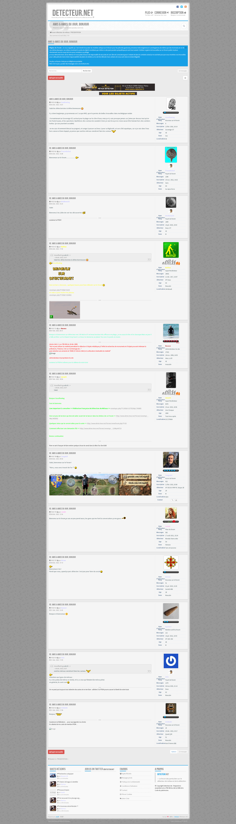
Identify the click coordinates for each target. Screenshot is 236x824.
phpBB (57, 817)
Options (173, 752)
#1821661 (54, 151)
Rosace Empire (64, 790)
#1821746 (54, 377)
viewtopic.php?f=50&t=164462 (60, 295)
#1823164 (54, 708)
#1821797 (54, 560)
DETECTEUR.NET (72, 13)
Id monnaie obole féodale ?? (68, 806)
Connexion (161, 13)
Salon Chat (125, 798)
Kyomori (64, 608)
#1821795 (54, 512)
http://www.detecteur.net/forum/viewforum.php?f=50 (106, 423)
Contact (124, 790)
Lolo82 (63, 512)
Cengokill (64, 456)
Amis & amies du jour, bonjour (62, 42)
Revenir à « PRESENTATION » (58, 759)
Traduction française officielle (56, 821)
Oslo (62, 658)
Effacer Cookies (126, 794)
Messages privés (126, 778)
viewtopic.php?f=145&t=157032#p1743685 (126, 408)
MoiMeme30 (65, 202)
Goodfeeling (65, 102)
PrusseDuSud (66, 151)
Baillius (63, 247)
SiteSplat (176, 817)
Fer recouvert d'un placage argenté (70, 798)
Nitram (63, 560)
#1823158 (54, 658)
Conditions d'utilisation (129, 786)
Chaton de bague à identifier (68, 782)
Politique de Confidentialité (130, 782)
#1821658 (54, 102)
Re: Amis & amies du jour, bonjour (62, 148)
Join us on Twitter (99, 769)
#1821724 (54, 328)
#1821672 (54, 247)
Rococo (63, 328)
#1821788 (54, 456)
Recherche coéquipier (66, 774)
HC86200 (64, 708)
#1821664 (54, 202)
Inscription (177, 13)
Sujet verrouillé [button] (57, 78)
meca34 (63, 377)
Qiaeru (68, 821)
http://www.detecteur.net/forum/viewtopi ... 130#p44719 (100, 428)
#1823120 (54, 608)
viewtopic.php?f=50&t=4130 (59, 290)
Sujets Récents (126, 774)
